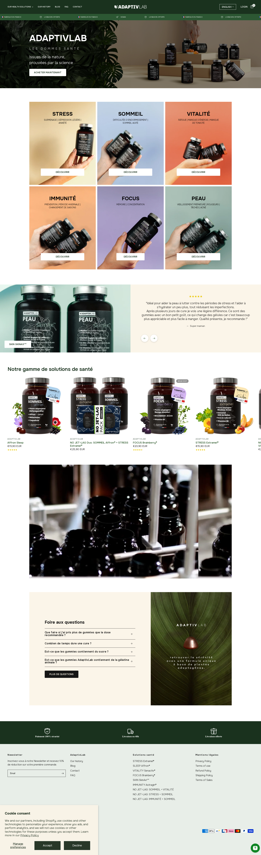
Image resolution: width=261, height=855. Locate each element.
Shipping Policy (204, 775)
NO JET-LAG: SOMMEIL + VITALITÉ (153, 789)
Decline (77, 845)
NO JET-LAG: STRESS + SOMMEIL (153, 794)
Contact (77, 7)
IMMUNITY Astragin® (144, 784)
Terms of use (202, 765)
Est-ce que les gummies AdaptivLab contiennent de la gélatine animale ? (87, 661)
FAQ (66, 7)
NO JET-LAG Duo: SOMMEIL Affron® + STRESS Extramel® (99, 444)
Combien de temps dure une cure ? (68, 643)
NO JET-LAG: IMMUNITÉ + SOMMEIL (154, 799)
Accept (47, 845)
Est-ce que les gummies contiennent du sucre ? (77, 651)
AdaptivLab (13, 439)
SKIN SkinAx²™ (141, 780)
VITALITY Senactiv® (144, 770)
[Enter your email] (63, 773)
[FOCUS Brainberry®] (162, 406)
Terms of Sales (204, 780)
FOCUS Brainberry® (145, 442)
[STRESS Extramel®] (224, 406)
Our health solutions (19, 7)
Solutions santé (143, 755)
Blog (57, 7)
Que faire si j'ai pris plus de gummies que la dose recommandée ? (78, 634)
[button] (47, 72)
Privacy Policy (29, 835)
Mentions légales (207, 755)
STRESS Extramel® (206, 442)
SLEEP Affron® (141, 765)
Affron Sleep (15, 442)
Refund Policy (203, 770)
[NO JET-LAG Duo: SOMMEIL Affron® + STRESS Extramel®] (99, 406)
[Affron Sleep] (36, 406)
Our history (44, 7)
